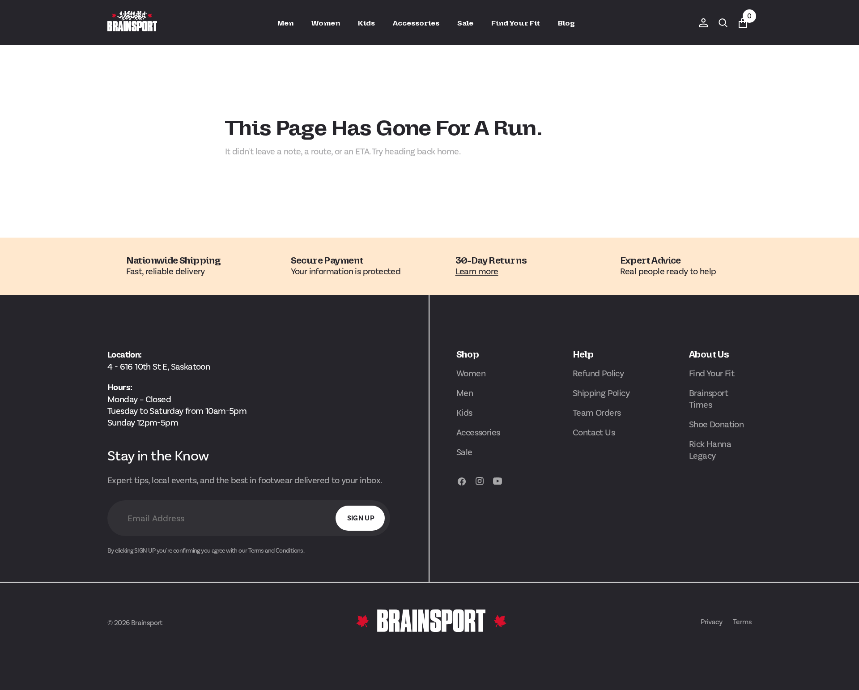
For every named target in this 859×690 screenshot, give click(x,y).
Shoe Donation (716, 424)
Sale (464, 452)
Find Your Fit (711, 373)
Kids (464, 412)
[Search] (723, 23)
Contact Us (594, 432)
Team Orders (597, 412)
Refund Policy (598, 373)
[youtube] (497, 485)
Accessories (478, 432)
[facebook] (461, 485)
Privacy (711, 622)
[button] (703, 23)
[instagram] (479, 485)
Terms (742, 622)
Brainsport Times (708, 399)
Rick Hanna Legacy (710, 450)
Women (470, 373)
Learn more (476, 271)
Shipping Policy (601, 393)
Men (464, 393)
